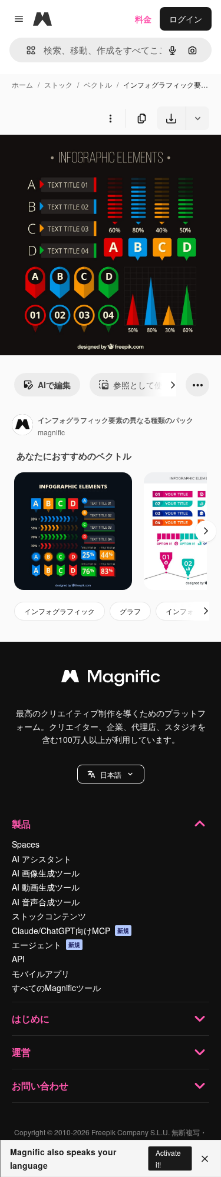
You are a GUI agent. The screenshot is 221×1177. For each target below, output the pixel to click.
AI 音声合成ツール (46, 902)
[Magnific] (110, 679)
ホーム (22, 84)
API (18, 959)
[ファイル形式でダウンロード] (197, 118)
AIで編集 (54, 385)
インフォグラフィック (59, 611)
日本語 (110, 774)
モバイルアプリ (41, 973)
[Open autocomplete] (26, 50)
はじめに (31, 1018)
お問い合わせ (40, 1085)
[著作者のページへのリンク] (22, 426)
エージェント (46, 945)
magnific (51, 432)
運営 (21, 1052)
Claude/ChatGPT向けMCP (70, 930)
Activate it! (168, 1158)
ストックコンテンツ (49, 916)
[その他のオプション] (110, 118)
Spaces (25, 844)
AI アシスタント (41, 859)
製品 (21, 824)
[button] (110, 774)
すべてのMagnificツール (56, 987)
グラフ (130, 611)
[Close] (205, 1159)
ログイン (185, 19)
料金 (143, 19)
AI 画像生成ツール (46, 873)
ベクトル (98, 84)
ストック (58, 84)
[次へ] (172, 384)
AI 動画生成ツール (46, 887)
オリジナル (81, 157)
